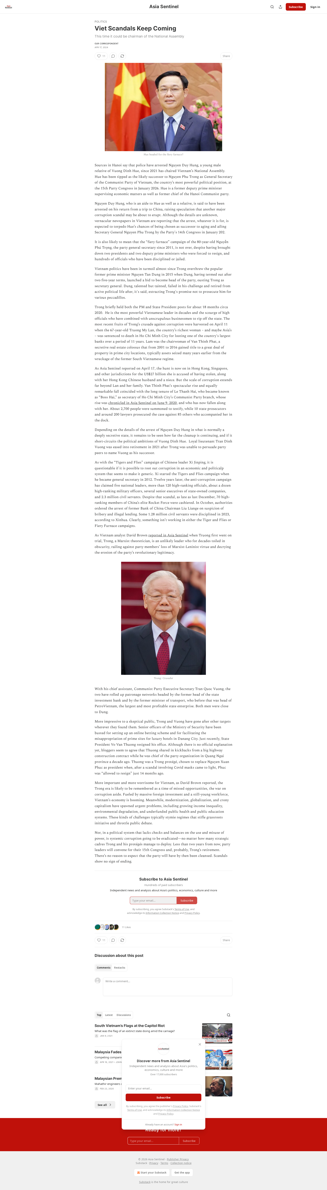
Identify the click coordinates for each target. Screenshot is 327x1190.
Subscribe (296, 7)
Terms (164, 1163)
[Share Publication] (280, 7)
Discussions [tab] (124, 1015)
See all (102, 1105)
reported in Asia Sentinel (168, 535)
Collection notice (181, 1163)
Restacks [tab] (119, 967)
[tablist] (111, 967)
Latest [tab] (109, 1015)
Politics (101, 21)
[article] (163, 1033)
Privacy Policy (180, 1106)
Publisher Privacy (178, 1159)
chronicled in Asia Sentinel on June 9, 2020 (142, 403)
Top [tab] (99, 1015)
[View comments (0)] (113, 56)
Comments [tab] (103, 967)
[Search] (272, 7)
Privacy (153, 1163)
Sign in (315, 7)
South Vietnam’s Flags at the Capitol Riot (130, 1026)
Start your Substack (154, 1172)
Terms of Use (134, 1110)
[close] (200, 1044)
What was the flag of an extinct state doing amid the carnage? (135, 1031)
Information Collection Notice (183, 1110)
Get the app (182, 1172)
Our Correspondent (106, 43)
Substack (144, 1182)
